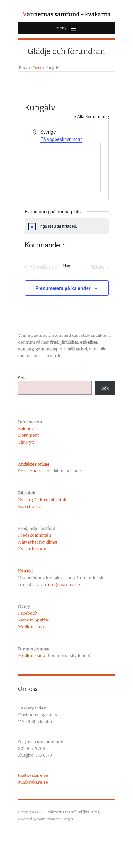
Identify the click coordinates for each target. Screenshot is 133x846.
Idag (66, 265)
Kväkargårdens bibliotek (42, 499)
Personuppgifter (34, 620)
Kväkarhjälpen (32, 548)
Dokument (28, 435)
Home (37, 68)
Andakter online (34, 464)
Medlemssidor (32, 655)
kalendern (34, 470)
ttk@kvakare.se (33, 775)
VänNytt (26, 442)
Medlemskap (31, 626)
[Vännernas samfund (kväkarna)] (66, 14)
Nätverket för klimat (37, 542)
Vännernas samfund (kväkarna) (74, 812)
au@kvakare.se (33, 782)
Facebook (27, 613)
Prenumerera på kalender (63, 288)
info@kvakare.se (63, 584)
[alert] (67, 226)
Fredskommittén (34, 535)
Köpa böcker (30, 506)
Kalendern (28, 428)
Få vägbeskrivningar (61, 139)
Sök (22, 377)
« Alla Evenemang (91, 116)
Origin (67, 819)
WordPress (46, 819)
